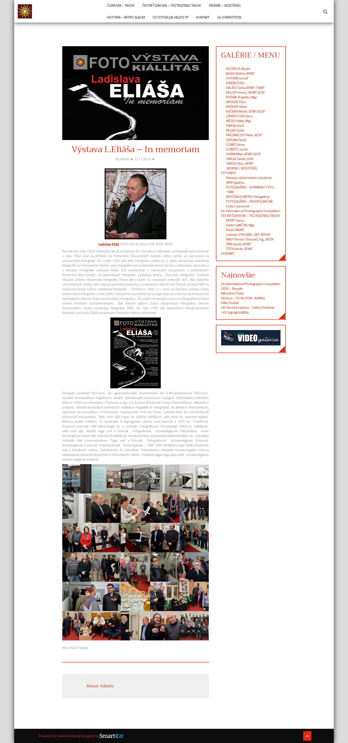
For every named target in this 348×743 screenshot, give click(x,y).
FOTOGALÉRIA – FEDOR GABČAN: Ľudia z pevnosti (249, 203)
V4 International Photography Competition (251, 210)
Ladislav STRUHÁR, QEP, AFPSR (248, 234)
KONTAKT (203, 17)
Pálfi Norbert (235, 125)
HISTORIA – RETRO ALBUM (126, 17)
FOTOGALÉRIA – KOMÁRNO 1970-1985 (250, 189)
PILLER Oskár (235, 130)
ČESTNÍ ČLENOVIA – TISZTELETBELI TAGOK (171, 5)
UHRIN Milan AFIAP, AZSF (244, 153)
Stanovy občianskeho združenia (249, 177)
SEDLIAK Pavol (236, 139)
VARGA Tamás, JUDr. (240, 158)
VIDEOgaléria (235, 182)
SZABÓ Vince (235, 144)
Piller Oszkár (230, 302)
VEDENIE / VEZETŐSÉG (241, 168)
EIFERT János (235, 220)
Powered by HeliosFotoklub (59, 735)
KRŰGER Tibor (236, 101)
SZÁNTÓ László (237, 149)
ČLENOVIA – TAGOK (120, 5)
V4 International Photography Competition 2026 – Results (251, 286)
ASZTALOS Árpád (238, 68)
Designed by (90, 736)
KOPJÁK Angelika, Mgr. (241, 97)
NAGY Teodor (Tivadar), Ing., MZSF (250, 239)
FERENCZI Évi (235, 82)
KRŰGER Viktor (236, 106)
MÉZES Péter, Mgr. (238, 120)
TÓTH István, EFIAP (239, 248)
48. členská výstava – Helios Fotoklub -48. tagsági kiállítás (247, 310)
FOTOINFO (228, 172)
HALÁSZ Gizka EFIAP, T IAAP (245, 87)
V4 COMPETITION (229, 17)
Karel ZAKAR (235, 229)
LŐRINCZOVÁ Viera (239, 115)
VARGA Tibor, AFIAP (239, 163)
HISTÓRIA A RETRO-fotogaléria (247, 196)
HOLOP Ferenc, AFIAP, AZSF (245, 92)
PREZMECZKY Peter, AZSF (244, 134)
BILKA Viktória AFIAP (240, 73)
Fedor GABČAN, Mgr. (240, 224)
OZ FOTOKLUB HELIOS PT (170, 17)
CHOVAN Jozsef (237, 78)
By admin (123, 158)
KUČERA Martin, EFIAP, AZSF (246, 111)
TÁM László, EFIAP (238, 243)
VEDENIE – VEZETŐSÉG (225, 5)
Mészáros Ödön (232, 293)
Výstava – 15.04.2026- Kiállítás (243, 297)
